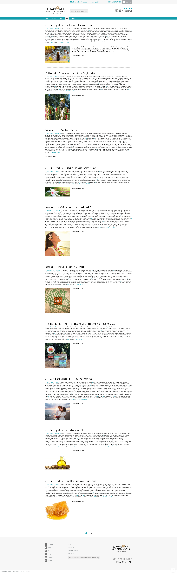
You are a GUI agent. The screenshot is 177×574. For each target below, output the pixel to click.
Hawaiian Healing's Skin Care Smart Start (64, 267)
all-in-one (96, 28)
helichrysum (103, 34)
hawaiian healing (115, 31)
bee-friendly (71, 30)
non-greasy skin (89, 37)
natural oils (124, 36)
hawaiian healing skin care (82, 81)
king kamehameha (116, 84)
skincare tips (80, 41)
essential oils (62, 31)
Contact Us (71, 547)
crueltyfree (48, 31)
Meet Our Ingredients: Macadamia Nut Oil (64, 430)
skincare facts (60, 41)
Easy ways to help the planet (79, 80)
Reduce (69, 87)
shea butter (48, 149)
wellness (54, 90)
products (53, 39)
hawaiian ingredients (73, 33)
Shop (53, 18)
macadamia (68, 36)
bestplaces (79, 78)
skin (110, 39)
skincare (53, 41)
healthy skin (84, 34)
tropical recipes (87, 89)
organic (112, 37)
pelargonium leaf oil (89, 146)
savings (100, 39)
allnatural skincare (120, 210)
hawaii (101, 31)
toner (86, 150)
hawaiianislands (49, 34)
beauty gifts (63, 30)
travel (79, 89)
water (127, 41)
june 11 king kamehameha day (81, 84)
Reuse (92, 87)
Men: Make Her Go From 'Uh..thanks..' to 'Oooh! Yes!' (69, 379)
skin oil (130, 39)
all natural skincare (87, 28)
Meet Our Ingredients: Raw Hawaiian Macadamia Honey (70, 481)
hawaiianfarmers (118, 33)
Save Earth (98, 87)
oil (102, 37)
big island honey (98, 78)
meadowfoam (77, 36)
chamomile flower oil (120, 135)
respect (79, 87)
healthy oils (76, 34)
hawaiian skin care (106, 33)
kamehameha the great (98, 84)
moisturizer (98, 36)
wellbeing (48, 42)
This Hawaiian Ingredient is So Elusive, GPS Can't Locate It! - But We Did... (80, 323)
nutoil (99, 37)
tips (92, 41)
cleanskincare (105, 30)
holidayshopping (50, 143)
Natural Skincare (50, 37)
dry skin (54, 31)
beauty (57, 30)
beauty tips (77, 135)
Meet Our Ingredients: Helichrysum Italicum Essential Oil (71, 25)
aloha (52, 30)
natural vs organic (61, 37)
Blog (67, 18)
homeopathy (124, 34)
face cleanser (57, 138)
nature (70, 37)
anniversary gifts (60, 383)
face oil (69, 31)
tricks (46, 227)
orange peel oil (52, 146)
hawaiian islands (86, 33)
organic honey (119, 37)
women (55, 42)
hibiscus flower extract (110, 141)
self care (105, 39)
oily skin (106, 37)
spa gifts (68, 89)
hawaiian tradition (71, 83)
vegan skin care (108, 41)
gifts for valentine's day (105, 386)
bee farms (67, 212)
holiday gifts (119, 83)
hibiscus (99, 141)
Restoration (65, 39)
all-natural (96, 76)
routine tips (85, 147)
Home (47, 18)
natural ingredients (114, 36)
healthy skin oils (94, 34)
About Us (74, 18)
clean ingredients (95, 30)
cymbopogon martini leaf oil (99, 136)
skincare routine (71, 41)
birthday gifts (125, 383)
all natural (64, 28)
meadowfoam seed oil (88, 36)
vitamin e (116, 41)
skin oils (47, 41)
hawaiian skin (96, 33)
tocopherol (80, 150)
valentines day (126, 397)
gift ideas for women (84, 31)
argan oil (57, 135)
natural (105, 36)
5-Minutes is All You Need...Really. (61, 130)
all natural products (74, 28)
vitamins (122, 41)
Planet (53, 87)
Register (111, 2)
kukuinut (55, 36)
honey (46, 36)
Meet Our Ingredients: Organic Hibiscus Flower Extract (70, 168)
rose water (85, 39)
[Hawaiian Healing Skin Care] (56, 10)
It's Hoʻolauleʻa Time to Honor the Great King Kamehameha (72, 73)
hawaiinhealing (59, 34)
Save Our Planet (115, 87)
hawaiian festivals (56, 81)
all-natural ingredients (107, 28)
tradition (74, 89)
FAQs (61, 18)
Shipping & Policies (73, 550)
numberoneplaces (112, 86)
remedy (59, 39)
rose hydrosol (77, 39)
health (70, 34)
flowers (75, 174)
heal (66, 34)
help (113, 83)
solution (87, 41)
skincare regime (102, 149)
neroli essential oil (78, 37)
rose (71, 39)
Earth (67, 80)
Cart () (128, 2)
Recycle (63, 87)
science (128, 87)
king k (108, 84)
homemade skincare (114, 34)
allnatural (117, 28)
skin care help (122, 39)
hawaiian (107, 31)
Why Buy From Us (72, 553)
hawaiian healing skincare (59, 33)
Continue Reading (78, 55)
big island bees (80, 30)
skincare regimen (113, 149)
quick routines (111, 146)
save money (93, 39)
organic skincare (77, 146)
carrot (87, 30)
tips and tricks (98, 41)
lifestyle (61, 36)
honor (60, 84)
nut (96, 37)
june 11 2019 (67, 84)
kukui (50, 36)
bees (80, 212)
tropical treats (96, 89)
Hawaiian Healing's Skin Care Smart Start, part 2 (68, 207)
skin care (115, 39)
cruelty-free (114, 30)
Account (118, 2)
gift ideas (75, 31)
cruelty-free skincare (125, 30)
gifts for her (95, 31)
